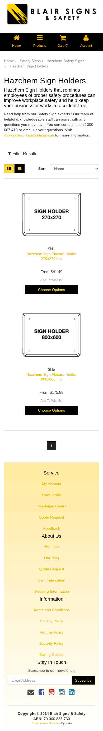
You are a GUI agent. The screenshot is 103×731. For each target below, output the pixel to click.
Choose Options (51, 290)
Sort (42, 168)
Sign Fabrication (51, 580)
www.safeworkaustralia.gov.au (29, 135)
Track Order (51, 495)
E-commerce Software (46, 723)
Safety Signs (30, 61)
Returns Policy (52, 632)
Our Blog (51, 558)
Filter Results (24, 153)
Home (9, 61)
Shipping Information (51, 591)
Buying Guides (51, 654)
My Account (51, 484)
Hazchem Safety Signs (65, 61)
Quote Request (51, 517)
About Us (51, 547)
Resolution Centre (51, 506)
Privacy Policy (51, 621)
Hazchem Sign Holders (29, 66)
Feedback (51, 528)
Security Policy (51, 643)
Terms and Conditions (51, 610)
